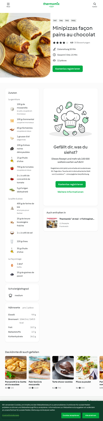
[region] (51, 411)
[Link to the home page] (51, 5)
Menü (8, 7)
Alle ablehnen (90, 415)
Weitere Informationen (71, 191)
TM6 (61, 21)
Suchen (94, 7)
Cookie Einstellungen (10, 415)
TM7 (55, 21)
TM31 (73, 21)
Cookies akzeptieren (71, 415)
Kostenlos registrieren (67, 68)
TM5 (67, 21)
